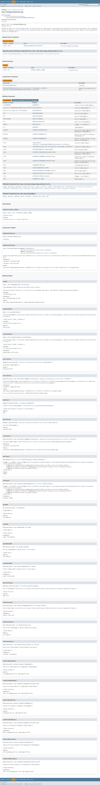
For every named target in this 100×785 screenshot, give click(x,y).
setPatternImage (37, 170)
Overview (2, 1)
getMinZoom (19, 186)
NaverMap (39, 165)
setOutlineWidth (37, 167)
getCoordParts (37, 110)
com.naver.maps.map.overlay (15, 9)
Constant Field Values (22, 219)
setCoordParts (37, 146)
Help (32, 1)
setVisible (65, 188)
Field (11, 6)
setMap (34, 165)
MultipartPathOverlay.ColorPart (33, 45)
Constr (16, 6)
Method (21, 6)
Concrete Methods (32, 100)
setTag (59, 188)
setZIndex (72, 188)
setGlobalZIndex (37, 149)
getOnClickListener (28, 186)
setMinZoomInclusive (37, 188)
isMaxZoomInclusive (58, 186)
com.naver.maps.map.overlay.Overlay (14, 16)
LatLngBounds (7, 105)
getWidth (35, 127)
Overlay (9, 26)
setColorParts (37, 142)
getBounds (35, 105)
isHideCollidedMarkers (39, 134)
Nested (7, 6)
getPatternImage (37, 118)
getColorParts (37, 107)
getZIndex (43, 186)
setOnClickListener (50, 188)
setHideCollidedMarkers (39, 156)
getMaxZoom (11, 186)
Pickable (4, 21)
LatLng (37, 88)
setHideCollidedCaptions (40, 152)
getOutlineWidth (37, 116)
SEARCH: (81, 4)
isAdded (49, 186)
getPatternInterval (38, 121)
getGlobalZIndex (37, 113)
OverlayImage (7, 118)
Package (8, 1)
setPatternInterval (38, 173)
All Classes (3, 4)
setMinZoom (27, 188)
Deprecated (23, 1)
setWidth (35, 178)
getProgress (36, 124)
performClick (88, 186)
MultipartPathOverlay (9, 85)
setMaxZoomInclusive (16, 188)
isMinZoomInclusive (71, 186)
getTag (37, 186)
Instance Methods (18, 100)
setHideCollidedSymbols (39, 160)
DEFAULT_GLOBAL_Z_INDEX (38, 70)
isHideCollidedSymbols (39, 138)
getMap (5, 186)
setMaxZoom (6, 188)
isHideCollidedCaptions (39, 130)
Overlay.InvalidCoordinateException (33, 53)
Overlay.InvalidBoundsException (12, 53)
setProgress (36, 176)
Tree (17, 1)
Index (28, 1)
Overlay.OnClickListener (53, 53)
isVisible (81, 186)
